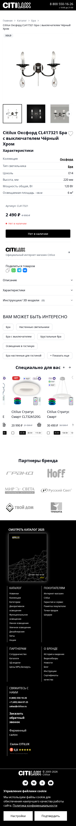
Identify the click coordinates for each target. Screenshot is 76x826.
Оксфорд (66, 159)
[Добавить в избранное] (70, 133)
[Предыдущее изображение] (7, 68)
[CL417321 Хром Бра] (36, 113)
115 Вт (34, 433)
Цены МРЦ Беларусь (20, 666)
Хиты (12, 635)
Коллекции (15, 597)
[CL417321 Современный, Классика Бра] (59, 113)
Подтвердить (51, 816)
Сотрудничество (18, 654)
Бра (70, 167)
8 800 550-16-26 (61, 4)
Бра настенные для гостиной (23, 355)
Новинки (14, 593)
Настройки (18, 816)
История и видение (54, 654)
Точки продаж (51, 610)
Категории (14, 602)
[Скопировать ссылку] (8, 270)
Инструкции (50, 671)
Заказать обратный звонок (17, 718)
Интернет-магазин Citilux (54, 595)
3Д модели (15, 662)
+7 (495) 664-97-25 (18, 702)
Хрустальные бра (50, 336)
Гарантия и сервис (53, 602)
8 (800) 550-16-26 (18, 697)
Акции (12, 640)
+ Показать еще (59, 355)
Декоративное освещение (16, 608)
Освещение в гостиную (20, 346)
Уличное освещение (20, 627)
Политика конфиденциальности (35, 805)
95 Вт (52, 433)
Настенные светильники (34, 327)
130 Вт (69, 433)
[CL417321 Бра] (12, 113)
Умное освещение (19, 623)
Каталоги (14, 658)
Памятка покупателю (55, 606)
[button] (38, 68)
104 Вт (61, 433)
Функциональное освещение (18, 616)
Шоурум (48, 614)
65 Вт (18, 433)
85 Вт (25, 433)
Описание (10, 280)
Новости (48, 662)
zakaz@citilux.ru (18, 706)
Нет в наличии (38, 234)
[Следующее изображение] (68, 68)
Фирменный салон (17, 733)
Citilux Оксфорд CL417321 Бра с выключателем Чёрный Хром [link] (37, 26)
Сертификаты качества (51, 677)
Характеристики (14, 290)
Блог (46, 666)
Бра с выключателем (18, 336)
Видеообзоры (51, 658)
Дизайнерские (17, 631)
